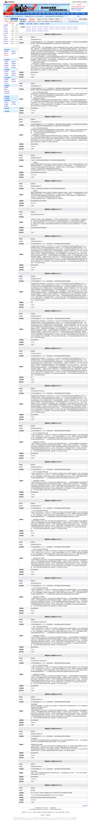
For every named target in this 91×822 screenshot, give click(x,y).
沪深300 (47, 16)
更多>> (74, 16)
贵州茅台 (6, 41)
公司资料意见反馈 (73, 21)
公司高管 (13, 65)
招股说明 (13, 81)
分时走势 (6, 71)
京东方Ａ (6, 27)
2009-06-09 (34, 31)
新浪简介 (24, 812)
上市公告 (6, 83)
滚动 (23, 13)
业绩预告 (6, 87)
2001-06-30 (45, 31)
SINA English (55, 812)
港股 (68, 13)
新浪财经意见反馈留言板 (56, 809)
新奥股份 (22, 19)
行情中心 (77, 13)
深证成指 (27, 16)
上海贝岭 (6, 43)
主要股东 (6, 63)
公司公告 (6, 102)
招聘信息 (44, 812)
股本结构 (13, 61)
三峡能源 (6, 25)
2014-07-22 (57, 27)
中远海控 (6, 31)
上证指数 (6, 16)
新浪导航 (84, 1)
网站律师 (49, 812)
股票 (15, 13)
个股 (35, 13)
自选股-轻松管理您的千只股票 (78, 6)
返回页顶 (85, 805)
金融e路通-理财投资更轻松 (77, 8)
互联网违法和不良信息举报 (42, 809)
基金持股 (6, 65)
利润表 (5, 89)
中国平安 (6, 39)
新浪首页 (79, 1)
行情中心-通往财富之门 (76, 10)
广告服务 (34, 812)
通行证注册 (61, 812)
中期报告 (6, 104)
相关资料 (13, 67)
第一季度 (13, 104)
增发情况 (6, 81)
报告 (48, 13)
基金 (19, 13)
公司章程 (6, 67)
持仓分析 (13, 75)
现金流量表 (6, 93)
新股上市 (6, 53)
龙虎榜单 (13, 53)
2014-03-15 (63, 27)
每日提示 (13, 51)
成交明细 (13, 73)
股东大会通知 (29, 23)
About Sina (29, 812)
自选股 (83, 13)
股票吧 (63, 13)
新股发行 (13, 79)
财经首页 (75, 1)
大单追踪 (6, 73)
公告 (27, 13)
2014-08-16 (28, 27)
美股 (72, 13)
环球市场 (53, 13)
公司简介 (6, 61)
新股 (39, 13)
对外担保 (47, 23)
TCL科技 (6, 29)
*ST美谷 (6, 37)
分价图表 (6, 75)
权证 (43, 13)
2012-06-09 (28, 31)
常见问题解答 (32, 809)
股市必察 (6, 51)
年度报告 (13, 102)
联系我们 (39, 812)
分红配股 (6, 79)
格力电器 (6, 33)
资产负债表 (6, 91)
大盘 (31, 13)
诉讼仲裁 (42, 23)
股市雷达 (6, 55)
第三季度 (6, 106)
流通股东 (13, 63)
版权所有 (48, 815)
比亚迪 (5, 35)
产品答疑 (67, 812)
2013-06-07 (40, 29)
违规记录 (36, 23)
